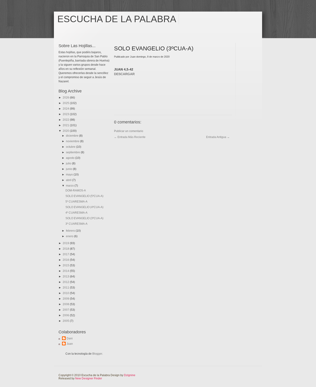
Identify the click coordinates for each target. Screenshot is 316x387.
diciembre (72, 135)
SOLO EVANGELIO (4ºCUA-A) (84, 207)
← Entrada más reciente (130, 137)
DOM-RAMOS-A (75, 190)
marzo (70, 185)
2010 (66, 293)
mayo (70, 174)
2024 (66, 108)
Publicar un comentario (128, 131)
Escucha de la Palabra (116, 19)
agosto (70, 158)
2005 (66, 320)
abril (69, 180)
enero (70, 236)
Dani (70, 338)
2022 (66, 119)
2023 (66, 114)
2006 (66, 315)
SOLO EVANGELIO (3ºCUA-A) (84, 218)
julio (69, 163)
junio (69, 169)
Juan (70, 343)
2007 (66, 309)
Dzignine (129, 375)
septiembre (73, 152)
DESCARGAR (124, 74)
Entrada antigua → (218, 137)
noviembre (73, 141)
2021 (66, 125)
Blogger (97, 353)
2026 (66, 97)
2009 (66, 298)
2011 (66, 287)
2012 (66, 282)
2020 (66, 130)
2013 (66, 276)
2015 (66, 265)
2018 (66, 248)
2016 (66, 259)
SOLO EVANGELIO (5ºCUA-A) (84, 196)
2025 (66, 103)
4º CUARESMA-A (76, 212)
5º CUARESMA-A (76, 201)
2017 (66, 254)
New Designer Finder (88, 378)
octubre (71, 146)
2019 (66, 243)
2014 (66, 271)
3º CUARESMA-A (76, 223)
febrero (71, 230)
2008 (66, 304)
